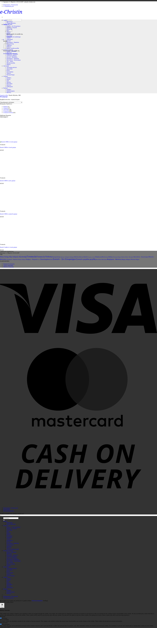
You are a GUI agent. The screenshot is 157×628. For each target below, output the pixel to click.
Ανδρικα (5, 76)
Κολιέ (8, 70)
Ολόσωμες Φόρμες (12, 55)
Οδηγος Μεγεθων (11, 23)
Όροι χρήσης (6, 509)
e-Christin (11, 11)
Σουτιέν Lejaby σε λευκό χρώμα (8, 247)
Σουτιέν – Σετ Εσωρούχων (13, 26)
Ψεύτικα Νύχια (10, 74)
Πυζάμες (9, 77)
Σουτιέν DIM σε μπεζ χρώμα (7, 180)
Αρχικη (5, 20)
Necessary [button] (2, 616)
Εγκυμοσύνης (10, 44)
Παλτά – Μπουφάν (11, 51)
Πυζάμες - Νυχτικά (31, 259)
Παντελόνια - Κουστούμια (140, 257)
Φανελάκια (9, 35)
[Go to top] (0, 515)
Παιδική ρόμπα (10, 91)
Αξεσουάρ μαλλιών (12, 67)
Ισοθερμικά (10, 39)
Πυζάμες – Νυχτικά (12, 528)
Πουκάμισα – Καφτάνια (13, 42)
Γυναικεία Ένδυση (8, 49)
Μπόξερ (9, 82)
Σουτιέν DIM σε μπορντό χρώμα (8, 214)
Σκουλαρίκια (10, 72)
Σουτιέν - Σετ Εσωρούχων (64, 259)
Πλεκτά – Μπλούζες (12, 57)
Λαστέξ (9, 38)
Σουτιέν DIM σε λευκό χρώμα (8, 147)
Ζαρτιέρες (9, 45)
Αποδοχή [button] (45, 600)
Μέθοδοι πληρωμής (8, 267)
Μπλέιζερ (9, 52)
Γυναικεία (5, 111)
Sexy (2, 257)
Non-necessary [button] (4, 622)
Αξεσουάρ (6, 66)
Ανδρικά (5, 108)
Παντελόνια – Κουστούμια (14, 60)
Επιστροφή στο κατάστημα (14, 37)
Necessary (4, 618)
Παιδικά (5, 88)
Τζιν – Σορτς (10, 61)
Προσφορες (10, 21)
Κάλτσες (9, 85)
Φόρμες (9, 32)
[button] (3, 39)
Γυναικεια (5, 24)
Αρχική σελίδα (4, 95)
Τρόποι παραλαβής (8, 265)
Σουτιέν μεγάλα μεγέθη (13, 48)
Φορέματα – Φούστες (12, 54)
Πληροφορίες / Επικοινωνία (10, 4)
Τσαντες (9, 73)
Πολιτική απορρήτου (8, 511)
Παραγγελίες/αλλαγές (9, 264)
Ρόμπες (8, 33)
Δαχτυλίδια (9, 69)
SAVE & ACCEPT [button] (5, 627)
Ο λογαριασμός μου (8, 6)
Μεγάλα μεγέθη (11, 63)
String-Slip (8, 257)
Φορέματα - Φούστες (114, 259)
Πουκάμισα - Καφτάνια (12, 259)
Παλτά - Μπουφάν (129, 257)
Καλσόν (9, 41)
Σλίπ (8, 80)
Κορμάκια (9, 36)
